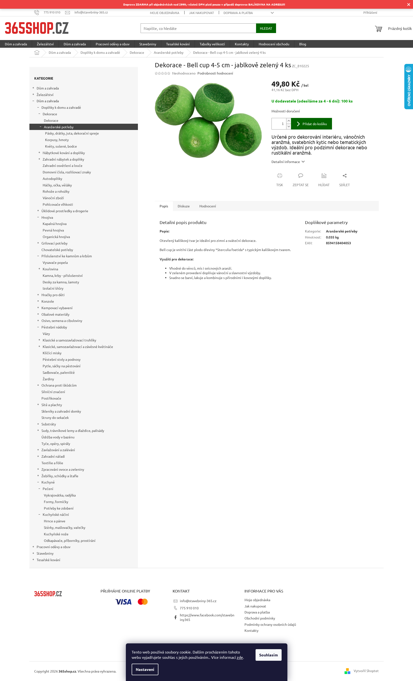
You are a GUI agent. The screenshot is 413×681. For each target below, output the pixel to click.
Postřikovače (51, 398)
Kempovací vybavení (57, 308)
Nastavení (145, 669)
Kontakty (251, 630)
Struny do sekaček (55, 417)
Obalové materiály (55, 314)
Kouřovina (50, 269)
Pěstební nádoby (54, 327)
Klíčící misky (52, 353)
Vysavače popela (55, 262)
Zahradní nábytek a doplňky (63, 159)
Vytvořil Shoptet (366, 670)
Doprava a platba (238, 13)
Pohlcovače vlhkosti (58, 204)
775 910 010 (189, 608)
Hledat (266, 28)
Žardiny (48, 379)
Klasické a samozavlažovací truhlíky (69, 340)
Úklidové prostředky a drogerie (64, 211)
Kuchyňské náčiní (56, 514)
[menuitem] (16, 44)
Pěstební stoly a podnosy (62, 359)
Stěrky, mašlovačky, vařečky (64, 527)
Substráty (48, 424)
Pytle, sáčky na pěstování (62, 366)
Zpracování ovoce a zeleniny (62, 469)
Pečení (48, 488)
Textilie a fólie (52, 463)
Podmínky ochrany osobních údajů (270, 624)
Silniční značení (53, 391)
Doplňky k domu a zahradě (61, 107)
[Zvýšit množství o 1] (288, 121)
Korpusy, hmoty (57, 139)
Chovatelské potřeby (57, 249)
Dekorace (50, 114)
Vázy (46, 333)
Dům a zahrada (48, 88)
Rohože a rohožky (56, 191)
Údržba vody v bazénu (57, 437)
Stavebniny (45, 553)
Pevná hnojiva (53, 230)
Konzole (47, 301)
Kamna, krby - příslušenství (63, 275)
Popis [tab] (164, 206)
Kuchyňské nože (56, 534)
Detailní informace (285, 161)
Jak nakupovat (201, 13)
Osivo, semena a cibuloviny (61, 320)
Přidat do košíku (315, 124)
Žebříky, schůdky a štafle (59, 476)
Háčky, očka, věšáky (57, 185)
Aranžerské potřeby (59, 127)
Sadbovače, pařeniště (59, 372)
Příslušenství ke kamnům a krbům (66, 256)
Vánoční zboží (53, 198)
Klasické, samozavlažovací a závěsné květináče (78, 346)
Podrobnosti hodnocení (215, 73)
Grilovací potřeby (54, 243)
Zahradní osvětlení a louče (62, 165)
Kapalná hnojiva (55, 223)
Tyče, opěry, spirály (55, 443)
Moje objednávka (164, 13)
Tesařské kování (48, 560)
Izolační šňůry (53, 288)
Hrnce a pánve (54, 521)
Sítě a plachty (51, 404)
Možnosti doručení (285, 111)
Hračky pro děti (53, 295)
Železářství (45, 94)
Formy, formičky (56, 501)
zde (240, 657)
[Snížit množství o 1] (288, 126)
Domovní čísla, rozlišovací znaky (67, 172)
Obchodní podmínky (259, 618)
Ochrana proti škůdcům (59, 385)
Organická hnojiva (56, 236)
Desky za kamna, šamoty (61, 282)
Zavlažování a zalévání (58, 450)
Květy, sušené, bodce (61, 146)
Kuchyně (48, 482)
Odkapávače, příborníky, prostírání (69, 540)
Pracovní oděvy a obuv (53, 547)
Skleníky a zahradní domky (61, 411)
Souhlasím (268, 654)
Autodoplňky (52, 178)
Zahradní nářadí (53, 456)
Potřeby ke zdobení (59, 508)
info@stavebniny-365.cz (198, 601)
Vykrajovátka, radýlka (60, 495)
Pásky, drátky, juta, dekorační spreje (72, 133)
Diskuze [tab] (184, 206)
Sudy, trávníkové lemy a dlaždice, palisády (72, 430)
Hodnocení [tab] (207, 206)
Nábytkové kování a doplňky (64, 152)
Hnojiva (47, 217)
